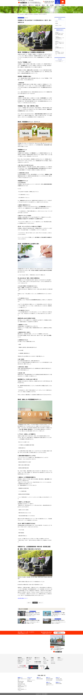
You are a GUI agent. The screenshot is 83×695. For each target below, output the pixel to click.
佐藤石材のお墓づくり (21, 658)
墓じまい (27, 663)
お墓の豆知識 (53, 663)
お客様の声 (45, 663)
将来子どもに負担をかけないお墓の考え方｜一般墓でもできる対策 (59, 43)
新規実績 (44, 658)
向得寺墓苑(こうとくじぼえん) (22, 685)
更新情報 (56, 23)
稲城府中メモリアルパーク (31, 680)
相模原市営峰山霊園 (21, 681)
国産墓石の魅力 (20, 661)
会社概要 (52, 658)
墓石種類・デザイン (21, 660)
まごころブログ (22, 14)
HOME (20, 5)
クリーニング (28, 661)
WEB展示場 (19, 663)
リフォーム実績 (45, 660)
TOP (18, 14)
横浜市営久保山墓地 (49, 680)
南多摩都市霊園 (29, 681)
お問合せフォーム (60, 658)
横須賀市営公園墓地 (59, 683)
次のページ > (41, 602)
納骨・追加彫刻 (28, 658)
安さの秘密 (52, 5)
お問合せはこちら (60, 633)
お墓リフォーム (31, 5)
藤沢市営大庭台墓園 (40, 678)
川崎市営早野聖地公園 (59, 680)
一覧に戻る (35, 602)
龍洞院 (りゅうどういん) (49, 684)
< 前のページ (29, 602)
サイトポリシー (60, 660)
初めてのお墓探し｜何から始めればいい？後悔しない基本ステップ (59, 53)
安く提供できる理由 (38, 662)
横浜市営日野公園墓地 (49, 678)
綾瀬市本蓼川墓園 (48, 683)
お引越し (27, 660)
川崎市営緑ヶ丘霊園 (59, 678)
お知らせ (56, 21)
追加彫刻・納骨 (37, 5)
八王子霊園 (28, 678)
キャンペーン (53, 661)
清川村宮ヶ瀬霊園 (20, 682)
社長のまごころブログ (58, 25)
